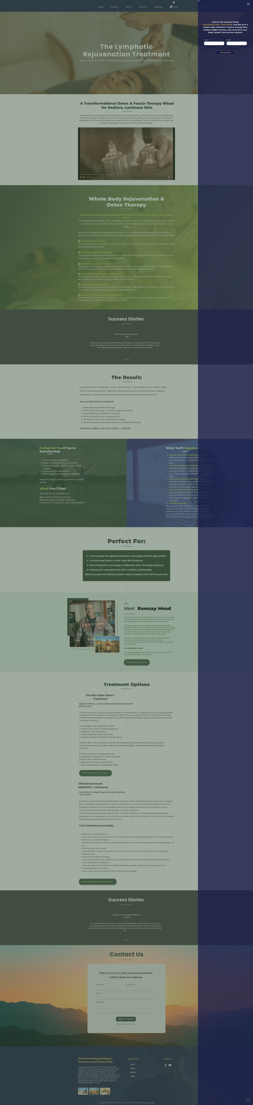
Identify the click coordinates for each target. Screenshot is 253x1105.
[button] (248, 4)
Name (206, 40)
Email (229, 40)
